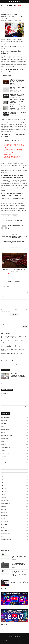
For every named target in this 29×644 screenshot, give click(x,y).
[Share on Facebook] (17, 220)
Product (15, 497)
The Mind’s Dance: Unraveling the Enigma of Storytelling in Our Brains (19, 581)
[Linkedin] (13, 1)
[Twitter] (11, 1)
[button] (3, 263)
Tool (15, 527)
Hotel (15, 459)
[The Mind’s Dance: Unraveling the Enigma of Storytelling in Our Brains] (5, 583)
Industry (15, 462)
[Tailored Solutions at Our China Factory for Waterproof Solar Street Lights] (6, 102)
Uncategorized (15, 530)
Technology (15, 521)
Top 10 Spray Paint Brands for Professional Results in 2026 (17, 94)
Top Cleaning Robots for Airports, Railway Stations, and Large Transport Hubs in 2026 (18, 89)
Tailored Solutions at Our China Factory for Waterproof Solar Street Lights (17, 101)
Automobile (15, 420)
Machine (15, 482)
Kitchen (15, 471)
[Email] (17, 1)
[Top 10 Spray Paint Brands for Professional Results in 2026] (6, 96)
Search (2, 324)
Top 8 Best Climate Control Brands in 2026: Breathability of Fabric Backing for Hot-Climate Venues (17, 81)
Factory (15, 441)
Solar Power (15, 515)
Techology (15, 215)
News (15, 494)
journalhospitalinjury (9, 20)
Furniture (15, 450)
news (9, 215)
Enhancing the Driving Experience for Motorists (18, 113)
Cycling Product (15, 429)
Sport (15, 518)
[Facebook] (9, 1)
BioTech (15, 423)
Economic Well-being (15, 435)
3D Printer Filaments (15, 417)
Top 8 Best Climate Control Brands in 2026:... (14, 269)
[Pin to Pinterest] (20, 220)
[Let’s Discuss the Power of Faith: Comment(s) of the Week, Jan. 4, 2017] (5, 557)
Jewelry (15, 468)
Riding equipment (15, 503)
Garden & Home (15, 453)
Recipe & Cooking (15, 500)
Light (15, 479)
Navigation (16, 364)
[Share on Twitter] (18, 220)
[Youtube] (15, 1)
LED (15, 474)
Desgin (15, 432)
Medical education (15, 491)
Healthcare (15, 456)
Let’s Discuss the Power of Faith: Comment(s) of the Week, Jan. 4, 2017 (18, 556)
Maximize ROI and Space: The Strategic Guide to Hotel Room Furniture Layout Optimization (18, 375)
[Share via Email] (21, 220)
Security (15, 509)
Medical (15, 488)
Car (15, 426)
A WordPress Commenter (6, 364)
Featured (4, 215)
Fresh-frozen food (15, 447)
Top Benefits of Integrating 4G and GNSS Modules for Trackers (17, 107)
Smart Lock (15, 512)
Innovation (15, 465)
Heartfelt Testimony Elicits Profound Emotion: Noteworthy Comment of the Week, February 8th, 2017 (18, 573)
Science (15, 506)
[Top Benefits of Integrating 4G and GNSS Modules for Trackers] (6, 108)
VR (15, 536)
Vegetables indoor (15, 533)
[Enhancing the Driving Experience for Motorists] (6, 114)
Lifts (15, 476)
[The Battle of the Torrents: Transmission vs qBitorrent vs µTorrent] (5, 565)
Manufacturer (15, 485)
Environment (15, 438)
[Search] (27, 5)
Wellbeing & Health (15, 539)
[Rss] (19, 1)
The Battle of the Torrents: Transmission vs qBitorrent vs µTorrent (18, 565)
